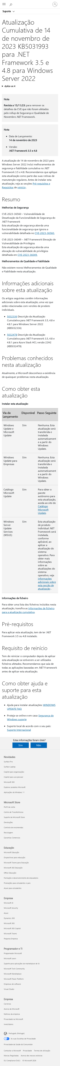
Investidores (8, 1024)
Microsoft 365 (9, 782)
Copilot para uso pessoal (13, 777)
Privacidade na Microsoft (13, 1019)
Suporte (7, 11)
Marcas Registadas (11, 1055)
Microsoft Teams (10, 933)
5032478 (12, 334)
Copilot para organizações (14, 772)
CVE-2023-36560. (45, 233)
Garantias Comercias (12, 837)
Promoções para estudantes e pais (17, 883)
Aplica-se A (9, 86)
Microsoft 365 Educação (13, 867)
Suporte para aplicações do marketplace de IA (22, 963)
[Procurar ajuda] (11, 4)
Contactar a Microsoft (12, 1050)
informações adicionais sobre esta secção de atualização (47, 583)
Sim (20, 745)
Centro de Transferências (13, 812)
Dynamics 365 (9, 918)
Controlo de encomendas (13, 827)
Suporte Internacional (19, 729)
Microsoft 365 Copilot (12, 928)
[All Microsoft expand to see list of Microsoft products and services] (4, 4)
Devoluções (8, 822)
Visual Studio (9, 989)
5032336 (12, 316)
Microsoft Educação (11, 852)
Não (38, 745)
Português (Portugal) (16, 1033)
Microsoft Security (11, 908)
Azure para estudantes (12, 888)
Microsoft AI (8, 903)
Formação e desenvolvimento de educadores (21, 878)
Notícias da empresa (12, 1014)
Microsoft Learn (10, 958)
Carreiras (7, 1004)
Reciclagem (8, 832)
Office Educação (10, 873)
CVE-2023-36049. (27, 254)
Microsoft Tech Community (14, 968)
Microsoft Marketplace (12, 974)
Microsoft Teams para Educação (16, 862)
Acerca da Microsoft (11, 1009)
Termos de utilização (42, 1050)
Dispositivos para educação (14, 857)
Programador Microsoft (13, 953)
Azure (6, 913)
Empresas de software (12, 984)
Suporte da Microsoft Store (14, 817)
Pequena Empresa (11, 938)
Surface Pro (8, 761)
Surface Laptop (9, 767)
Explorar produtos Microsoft (14, 787)
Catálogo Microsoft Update (43, 509)
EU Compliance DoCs (12, 1060)
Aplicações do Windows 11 (14, 792)
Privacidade (27, 1050)
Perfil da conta (9, 807)
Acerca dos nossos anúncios (31, 1055)
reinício (21, 187)
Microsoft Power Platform (14, 979)
